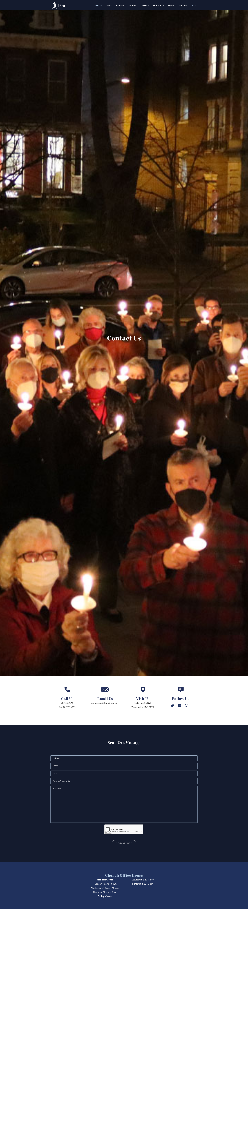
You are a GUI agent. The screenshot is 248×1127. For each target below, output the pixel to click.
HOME (109, 5)
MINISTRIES (158, 5)
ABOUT (171, 5)
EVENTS (145, 5)
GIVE (194, 5)
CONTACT (183, 5)
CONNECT (133, 5)
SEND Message (124, 843)
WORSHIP (120, 5)
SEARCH (98, 5)
